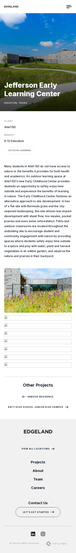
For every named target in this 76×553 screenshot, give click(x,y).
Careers (38, 488)
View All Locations (36, 449)
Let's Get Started (36, 512)
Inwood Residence (40, 397)
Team (38, 479)
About (38, 471)
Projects (38, 462)
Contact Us (38, 503)
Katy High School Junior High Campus (35, 407)
